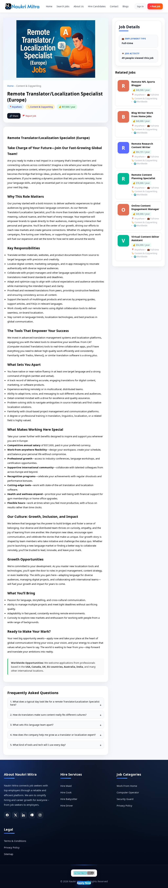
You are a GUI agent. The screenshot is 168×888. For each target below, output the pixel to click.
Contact (114, 6)
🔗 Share (14, 115)
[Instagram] (40, 815)
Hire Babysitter (68, 799)
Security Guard (125, 799)
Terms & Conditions (15, 840)
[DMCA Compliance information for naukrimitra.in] (84, 872)
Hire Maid (66, 785)
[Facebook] (7, 815)
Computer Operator (128, 792)
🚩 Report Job (29, 115)
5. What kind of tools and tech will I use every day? (38, 744)
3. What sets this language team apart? (31, 724)
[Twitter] (15, 815)
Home (49, 6)
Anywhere (17, 106)
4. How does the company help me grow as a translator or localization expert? (53, 734)
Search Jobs (63, 6)
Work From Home (127, 785)
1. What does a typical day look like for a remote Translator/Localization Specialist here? (54, 703)
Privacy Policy (124, 805)
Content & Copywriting (41, 106)
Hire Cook (66, 792)
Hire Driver (66, 805)
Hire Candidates (97, 6)
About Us (79, 6)
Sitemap (8, 854)
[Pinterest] (32, 815)
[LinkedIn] (23, 815)
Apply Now (84, 883)
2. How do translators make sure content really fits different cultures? (48, 714)
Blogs (126, 6)
